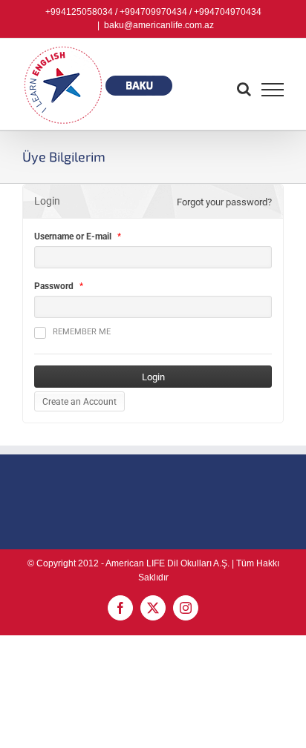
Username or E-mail (72, 236)
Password (54, 286)
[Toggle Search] (244, 89)
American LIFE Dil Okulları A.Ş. (167, 563)
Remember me (82, 332)
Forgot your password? (224, 202)
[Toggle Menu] (273, 89)
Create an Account (79, 402)
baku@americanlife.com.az (159, 25)
